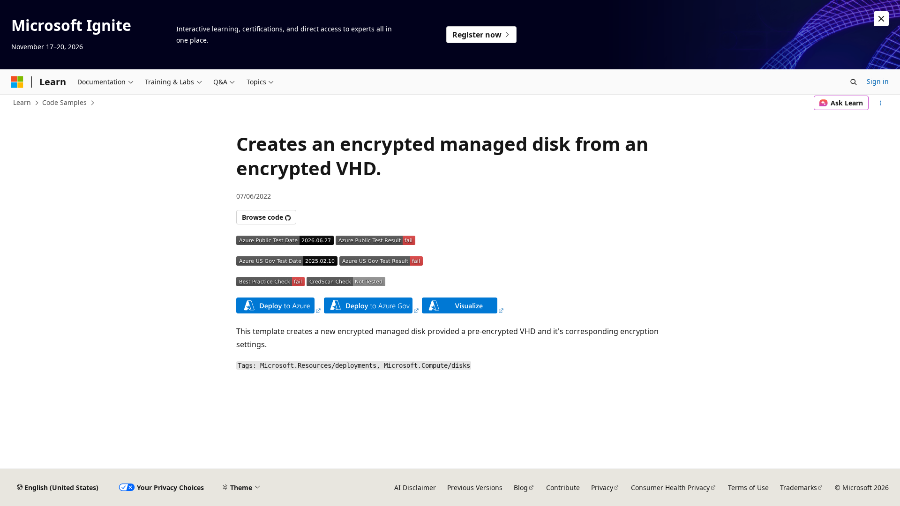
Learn (22, 102)
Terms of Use (748, 487)
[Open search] (853, 82)
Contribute (563, 487)
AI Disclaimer (415, 487)
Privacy (602, 487)
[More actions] (880, 103)
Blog (521, 487)
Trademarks (798, 487)
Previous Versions (474, 487)
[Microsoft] (17, 82)
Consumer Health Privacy (670, 487)
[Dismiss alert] (881, 18)
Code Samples (64, 102)
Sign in (878, 81)
